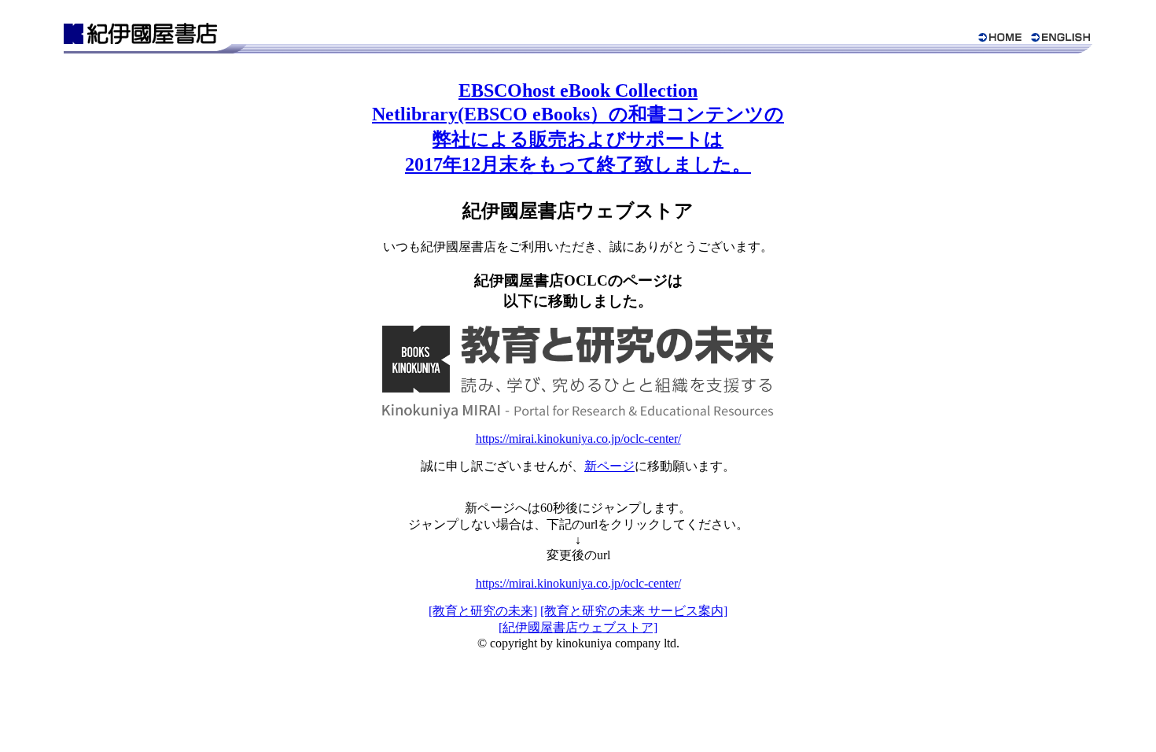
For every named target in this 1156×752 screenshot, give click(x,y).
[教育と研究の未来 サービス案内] (633, 610)
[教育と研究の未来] (483, 610)
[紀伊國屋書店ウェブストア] (578, 627)
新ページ (609, 466)
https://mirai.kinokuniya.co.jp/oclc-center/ (578, 438)
